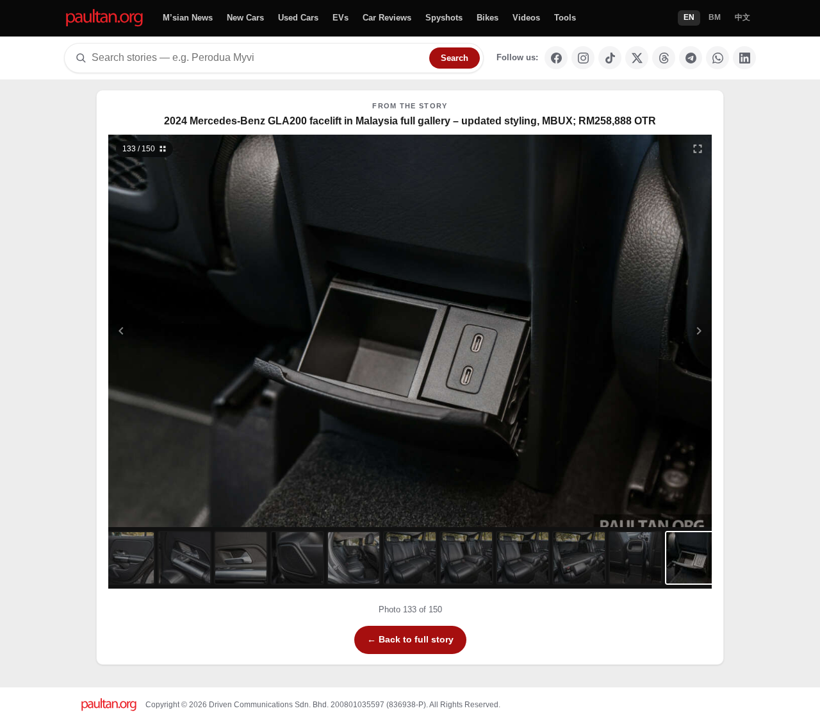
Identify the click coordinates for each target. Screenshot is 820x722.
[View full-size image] (698, 149)
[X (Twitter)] (636, 57)
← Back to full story (410, 639)
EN (689, 17)
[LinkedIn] (744, 57)
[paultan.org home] (104, 18)
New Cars (245, 17)
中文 (742, 17)
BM (715, 17)
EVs (340, 17)
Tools (565, 17)
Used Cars (298, 17)
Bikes (487, 17)
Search (454, 58)
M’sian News (188, 17)
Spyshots (444, 17)
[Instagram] (582, 57)
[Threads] (663, 57)
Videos (526, 17)
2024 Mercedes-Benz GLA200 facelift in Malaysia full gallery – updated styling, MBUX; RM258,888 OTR (410, 120)
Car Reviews (387, 17)
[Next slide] (636, 331)
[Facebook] (556, 57)
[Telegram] (690, 57)
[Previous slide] (183, 331)
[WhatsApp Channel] (717, 57)
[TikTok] (609, 57)
